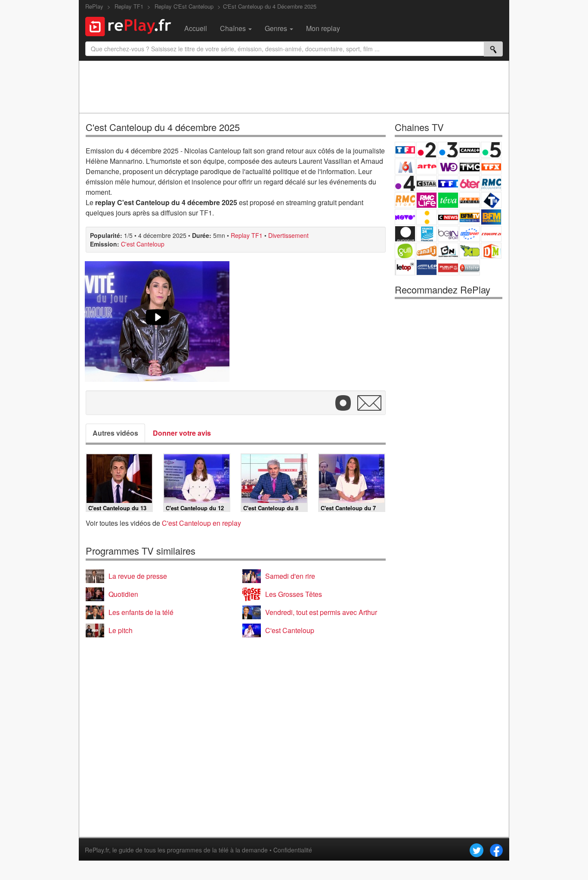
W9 (448, 167)
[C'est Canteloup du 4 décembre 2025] (157, 321)
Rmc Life (426, 200)
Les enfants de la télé (140, 612)
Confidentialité (292, 850)
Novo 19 (405, 217)
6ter (469, 183)
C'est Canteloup (142, 244)
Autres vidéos (115, 433)
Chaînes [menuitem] (234, 28)
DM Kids (491, 251)
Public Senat (448, 267)
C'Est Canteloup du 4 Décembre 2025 (269, 6)
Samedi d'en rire (290, 576)
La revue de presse (137, 576)
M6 (405, 167)
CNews (448, 217)
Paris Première (469, 200)
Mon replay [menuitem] (323, 28)
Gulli (405, 251)
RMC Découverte (491, 183)
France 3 (448, 150)
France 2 (426, 150)
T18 (491, 200)
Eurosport (469, 234)
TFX (491, 167)
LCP (426, 267)
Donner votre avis (182, 433)
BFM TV (469, 217)
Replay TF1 (247, 235)
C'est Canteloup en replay (201, 523)
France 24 (426, 234)
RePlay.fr (97, 850)
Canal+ (469, 150)
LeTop (405, 267)
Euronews (405, 234)
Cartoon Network (448, 251)
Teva (448, 200)
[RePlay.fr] (131, 25)
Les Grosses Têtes (293, 594)
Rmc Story (405, 200)
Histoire (469, 267)
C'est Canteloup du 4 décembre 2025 (163, 127)
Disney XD (469, 251)
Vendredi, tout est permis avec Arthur (321, 612)
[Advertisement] (294, 86)
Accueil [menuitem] (195, 28)
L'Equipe (491, 234)
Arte (426, 167)
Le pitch (120, 630)
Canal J (426, 251)
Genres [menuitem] (277, 28)
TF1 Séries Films (448, 183)
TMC (469, 167)
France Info (426, 217)
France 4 (405, 183)
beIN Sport (448, 234)
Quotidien (123, 594)
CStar (426, 183)
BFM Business (491, 217)
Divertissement (288, 235)
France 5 (491, 150)
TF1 (405, 150)
